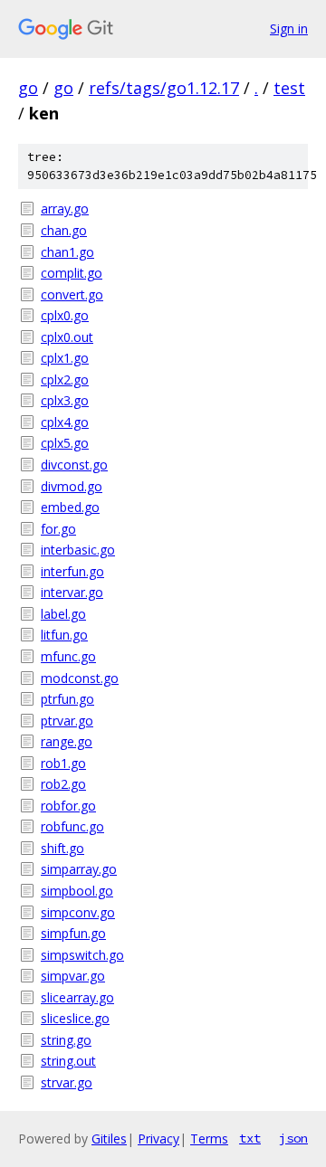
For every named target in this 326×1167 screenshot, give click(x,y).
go (28, 88)
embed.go (70, 507)
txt (250, 1138)
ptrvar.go (67, 720)
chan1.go (67, 252)
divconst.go (74, 464)
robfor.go (68, 805)
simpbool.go (77, 890)
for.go (58, 528)
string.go (66, 1039)
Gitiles (109, 1138)
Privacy (158, 1138)
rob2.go (63, 783)
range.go (66, 741)
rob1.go (63, 763)
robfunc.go (72, 826)
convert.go (72, 294)
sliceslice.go (75, 1018)
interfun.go (72, 571)
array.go (65, 208)
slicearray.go (77, 997)
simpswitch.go (82, 954)
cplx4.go (65, 422)
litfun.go (64, 634)
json (293, 1138)
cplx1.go (65, 357)
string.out (68, 1060)
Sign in (289, 28)
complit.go (71, 272)
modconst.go (80, 678)
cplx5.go (65, 442)
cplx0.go (65, 315)
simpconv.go (78, 912)
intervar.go (72, 592)
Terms (209, 1138)
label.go (63, 613)
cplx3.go (65, 400)
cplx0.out (67, 337)
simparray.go (79, 869)
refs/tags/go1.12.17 (164, 88)
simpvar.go (73, 975)
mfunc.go (68, 656)
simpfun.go (73, 933)
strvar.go (66, 1082)
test (289, 88)
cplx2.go (65, 379)
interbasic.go (78, 549)
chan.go (64, 230)
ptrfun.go (67, 698)
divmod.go (71, 486)
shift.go (62, 848)
